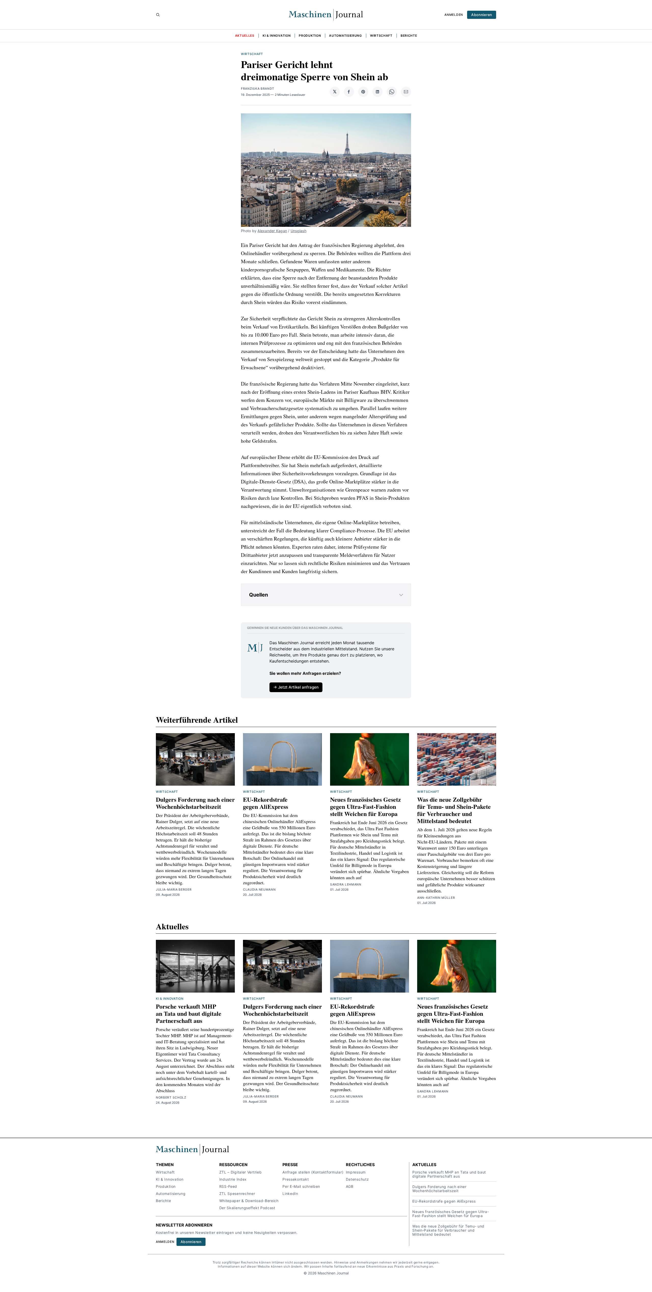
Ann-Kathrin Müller (436, 898)
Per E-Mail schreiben (301, 1186)
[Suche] (158, 15)
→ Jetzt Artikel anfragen (296, 687)
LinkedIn (290, 1193)
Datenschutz (357, 1179)
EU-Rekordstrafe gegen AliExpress (265, 803)
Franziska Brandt (257, 88)
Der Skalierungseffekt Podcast (247, 1208)
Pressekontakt (295, 1179)
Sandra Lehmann (345, 884)
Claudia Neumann (259, 889)
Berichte (409, 35)
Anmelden (453, 15)
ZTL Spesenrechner (237, 1193)
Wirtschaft (381, 35)
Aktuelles (244, 35)
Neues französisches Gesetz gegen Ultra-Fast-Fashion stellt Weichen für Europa (365, 806)
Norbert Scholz (171, 1097)
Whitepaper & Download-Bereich (249, 1200)
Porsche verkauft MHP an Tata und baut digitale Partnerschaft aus (188, 1013)
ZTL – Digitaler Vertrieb (240, 1172)
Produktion (310, 35)
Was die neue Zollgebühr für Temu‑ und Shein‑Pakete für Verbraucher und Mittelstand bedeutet (454, 810)
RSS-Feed (228, 1186)
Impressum (356, 1172)
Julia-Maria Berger (174, 889)
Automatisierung (345, 35)
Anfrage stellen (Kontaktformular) (312, 1172)
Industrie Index (233, 1179)
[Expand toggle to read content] (401, 595)
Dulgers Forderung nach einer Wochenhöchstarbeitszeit (195, 803)
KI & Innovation (277, 35)
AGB (350, 1186)
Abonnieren (481, 14)
